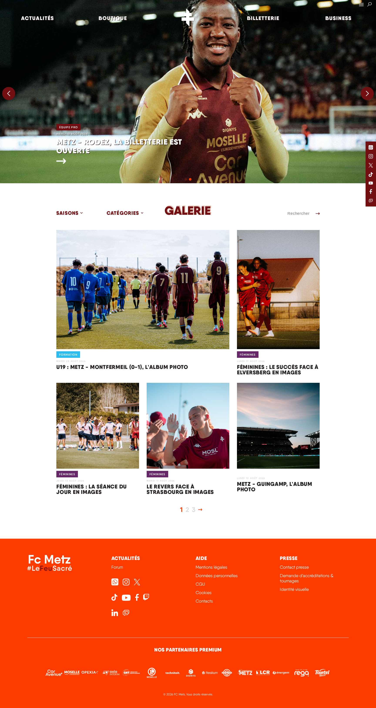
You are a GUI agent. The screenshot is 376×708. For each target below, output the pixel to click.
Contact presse (294, 567)
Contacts (204, 601)
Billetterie (263, 18)
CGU (200, 584)
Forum (117, 567)
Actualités (37, 18)
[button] (367, 93)
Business (338, 18)
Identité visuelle (294, 589)
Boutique (113, 18)
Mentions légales (211, 567)
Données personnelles (217, 575)
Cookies (204, 592)
